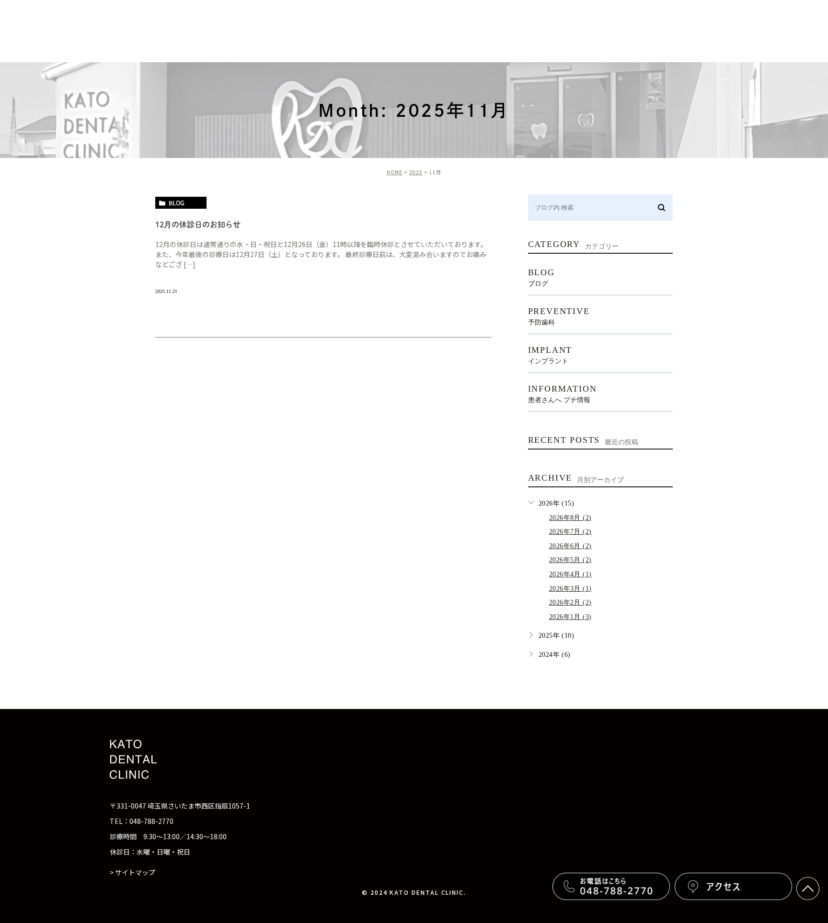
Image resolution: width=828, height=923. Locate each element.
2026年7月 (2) (570, 531)
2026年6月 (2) (570, 546)
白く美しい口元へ (607, 31)
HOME (394, 172)
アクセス (790, 31)
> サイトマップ (132, 872)
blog (176, 203)
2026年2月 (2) (570, 602)
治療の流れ (537, 31)
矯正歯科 (739, 31)
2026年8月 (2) (570, 517)
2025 (416, 172)
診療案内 (380, 31)
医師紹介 (482, 31)
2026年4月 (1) (570, 574)
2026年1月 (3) (570, 616)
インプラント (680, 31)
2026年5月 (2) (570, 559)
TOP (336, 31)
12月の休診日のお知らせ (198, 224)
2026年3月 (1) (570, 588)
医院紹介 (431, 31)
